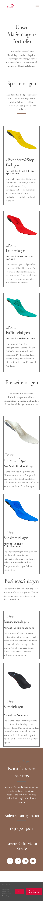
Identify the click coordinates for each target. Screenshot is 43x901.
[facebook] (10, 861)
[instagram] (25, 861)
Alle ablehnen (34, 891)
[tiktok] (18, 861)
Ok (19, 891)
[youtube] (33, 861)
